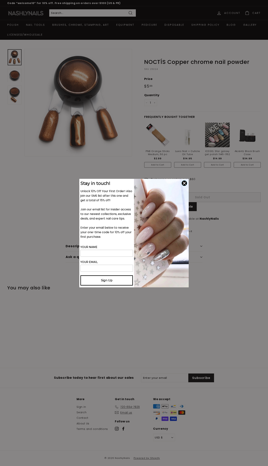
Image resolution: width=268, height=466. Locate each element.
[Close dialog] (184, 183)
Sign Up (106, 280)
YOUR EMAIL (89, 262)
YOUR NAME (88, 247)
